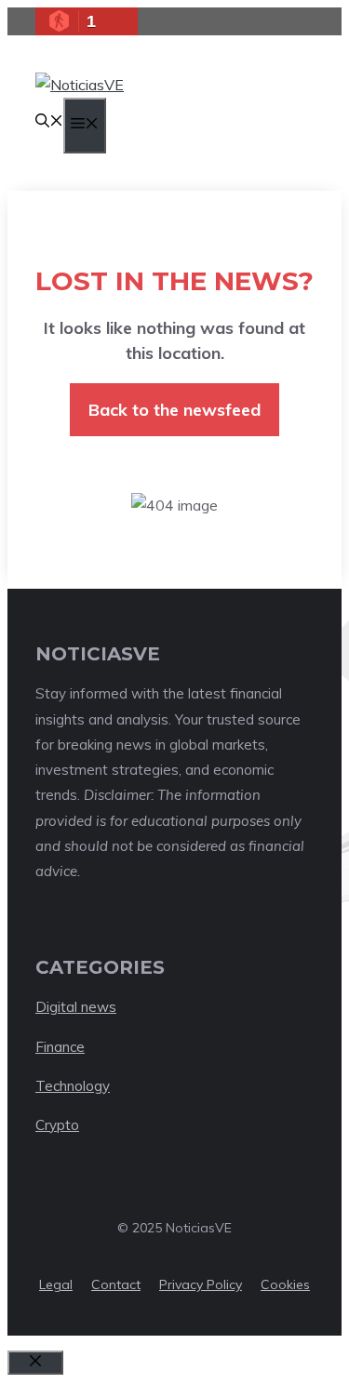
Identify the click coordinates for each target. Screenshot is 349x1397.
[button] (49, 122)
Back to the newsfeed (174, 409)
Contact (116, 1284)
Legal (56, 1284)
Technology (72, 1086)
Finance (60, 1047)
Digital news (75, 1007)
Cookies (285, 1284)
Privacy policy (200, 1284)
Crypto (57, 1125)
